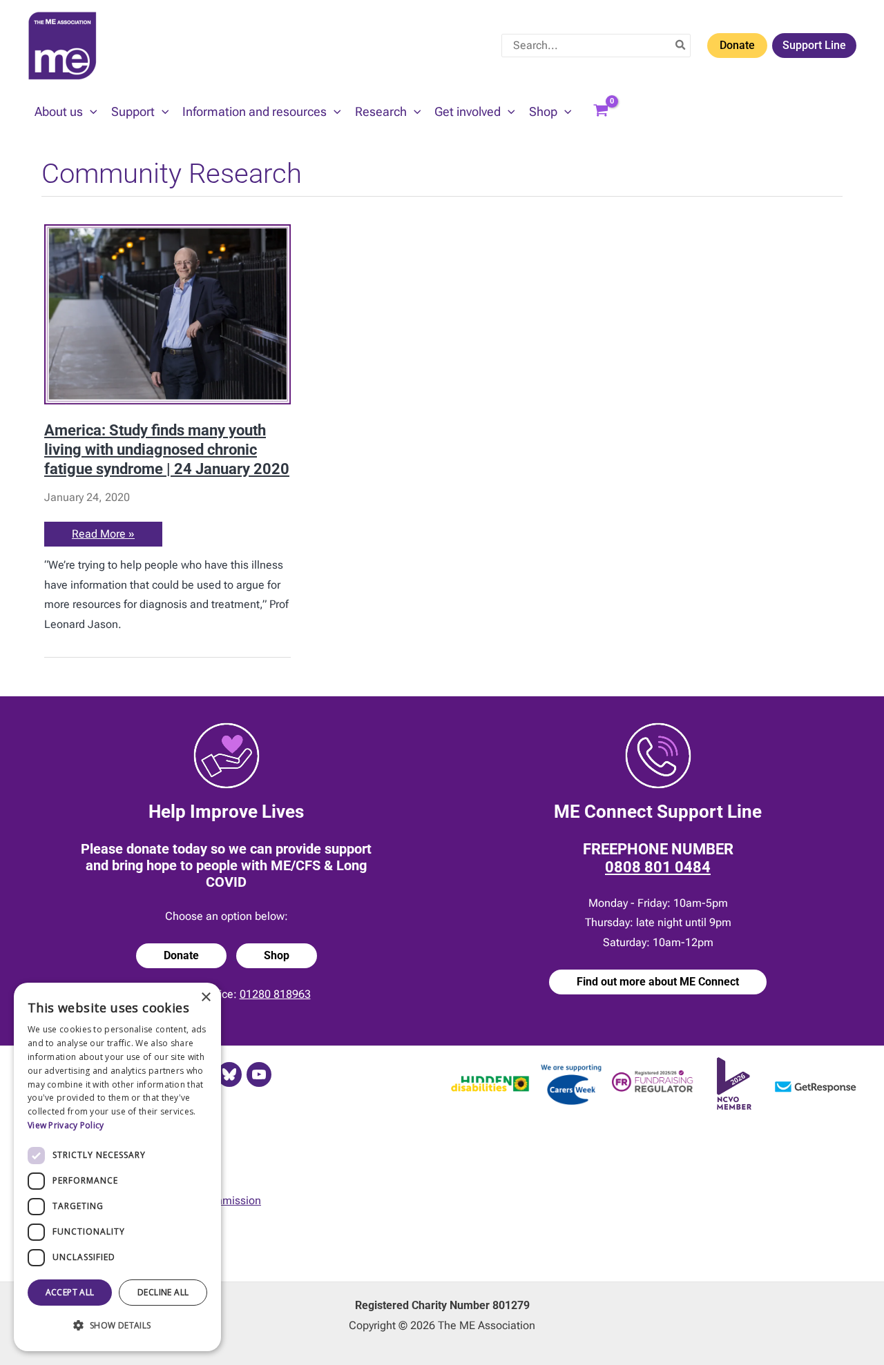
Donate (737, 45)
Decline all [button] (163, 1292)
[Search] (681, 46)
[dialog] (117, 1167)
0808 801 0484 (658, 867)
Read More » (103, 537)
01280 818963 (275, 994)
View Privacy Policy (66, 1125)
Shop (276, 955)
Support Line (814, 45)
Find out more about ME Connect (658, 981)
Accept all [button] (70, 1292)
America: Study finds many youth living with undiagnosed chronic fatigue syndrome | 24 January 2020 (166, 449)
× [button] (205, 997)
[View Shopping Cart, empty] (601, 112)
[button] (90, 111)
